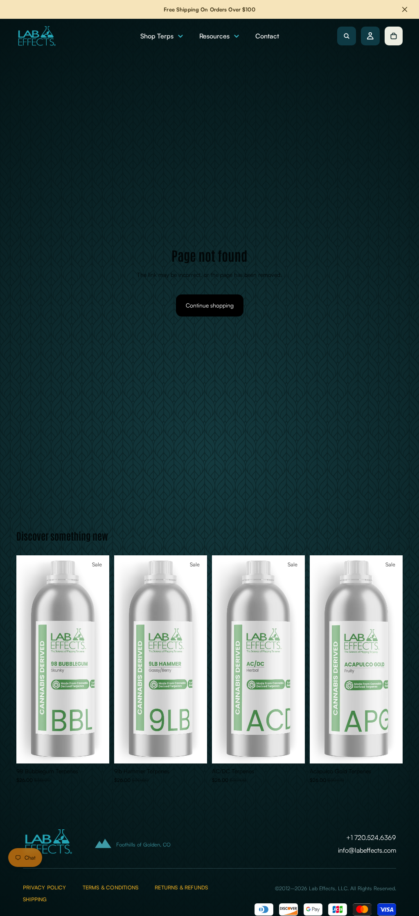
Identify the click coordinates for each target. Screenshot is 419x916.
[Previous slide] (25, 659)
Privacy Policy (44, 887)
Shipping (35, 899)
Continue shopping (210, 305)
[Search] (346, 36)
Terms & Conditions (110, 887)
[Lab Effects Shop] (36, 36)
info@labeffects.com (367, 850)
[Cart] (394, 36)
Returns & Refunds (181, 887)
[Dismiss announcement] (405, 9)
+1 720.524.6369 (371, 837)
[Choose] (96, 750)
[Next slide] (100, 659)
